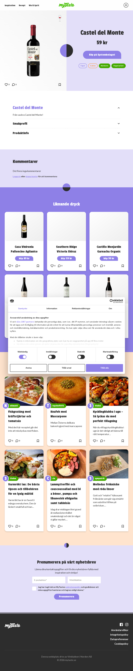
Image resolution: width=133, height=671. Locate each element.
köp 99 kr (109, 258)
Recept (22, 5)
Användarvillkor (119, 630)
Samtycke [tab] (22, 308)
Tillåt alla (105, 368)
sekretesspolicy (73, 587)
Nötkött (104, 66)
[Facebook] (121, 624)
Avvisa (29, 368)
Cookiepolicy (121, 643)
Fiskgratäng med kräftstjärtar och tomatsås (19, 416)
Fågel (83, 66)
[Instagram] (126, 624)
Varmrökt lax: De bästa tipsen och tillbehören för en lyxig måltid (23, 489)
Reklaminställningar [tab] (81, 308)
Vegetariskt (118, 66)
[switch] (52, 357)
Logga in (17, 176)
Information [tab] (51, 308)
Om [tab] (110, 308)
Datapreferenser (119, 639)
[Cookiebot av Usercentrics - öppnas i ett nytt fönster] (111, 301)
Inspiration (10, 5)
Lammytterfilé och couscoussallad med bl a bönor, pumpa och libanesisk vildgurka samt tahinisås (66, 493)
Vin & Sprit (34, 5)
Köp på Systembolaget (102, 54)
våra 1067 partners (25, 322)
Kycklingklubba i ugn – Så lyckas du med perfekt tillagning (108, 416)
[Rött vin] (60, 18)
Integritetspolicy (119, 634)
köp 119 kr (66, 258)
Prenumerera (66, 596)
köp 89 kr (24, 258)
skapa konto (32, 176)
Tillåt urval (66, 368)
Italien (93, 66)
